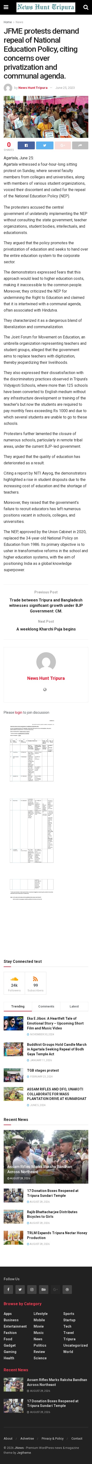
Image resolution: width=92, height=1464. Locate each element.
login (18, 712)
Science (40, 1358)
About (8, 1438)
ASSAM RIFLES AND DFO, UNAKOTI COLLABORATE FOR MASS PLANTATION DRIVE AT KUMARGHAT (57, 1094)
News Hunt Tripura (33, 88)
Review (39, 1352)
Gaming (10, 1352)
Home (8, 22)
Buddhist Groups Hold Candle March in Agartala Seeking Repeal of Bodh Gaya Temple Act (57, 1049)
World (68, 1352)
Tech (67, 1326)
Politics (40, 1345)
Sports (68, 1314)
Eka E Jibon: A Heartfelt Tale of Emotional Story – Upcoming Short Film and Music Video (55, 1023)
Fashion (10, 1333)
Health (9, 1358)
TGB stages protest (43, 1070)
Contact (76, 1438)
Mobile (39, 1320)
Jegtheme (24, 1452)
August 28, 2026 (20, 1178)
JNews (19, 1448)
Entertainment (15, 1326)
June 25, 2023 (65, 88)
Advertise (27, 1438)
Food (8, 1339)
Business (11, 1320)
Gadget (10, 1345)
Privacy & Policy (53, 1438)
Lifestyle (41, 1314)
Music (39, 1333)
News (19, 22)
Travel (68, 1333)
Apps (8, 1314)
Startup (69, 1320)
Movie (39, 1326)
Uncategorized (75, 1345)
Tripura (69, 1339)
